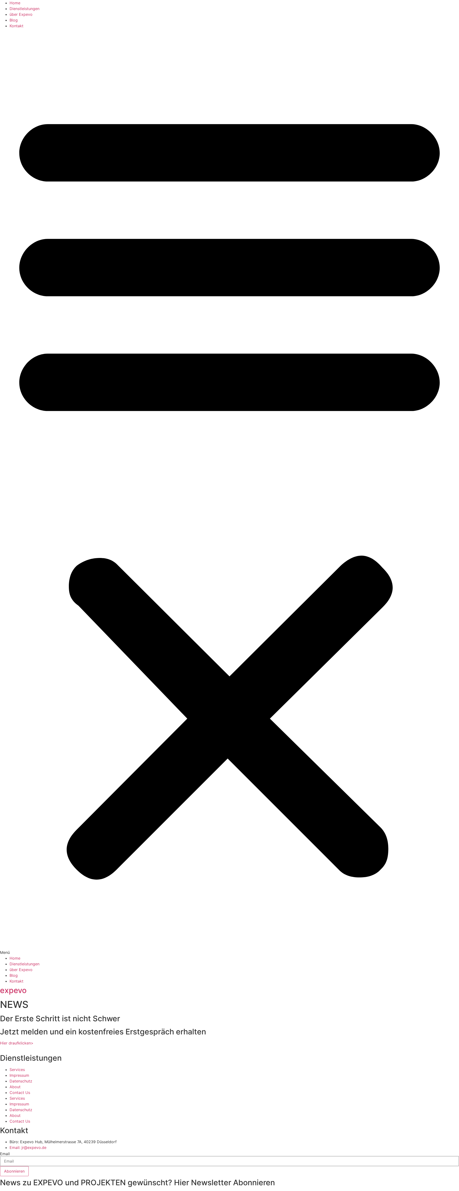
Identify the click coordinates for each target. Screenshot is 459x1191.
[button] (229, 492)
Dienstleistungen (24, 8)
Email (5, 1154)
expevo (13, 990)
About (15, 1086)
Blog (14, 20)
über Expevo (21, 14)
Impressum (19, 1075)
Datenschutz (21, 1081)
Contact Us (20, 1092)
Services (17, 1069)
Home (15, 2)
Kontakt (16, 25)
